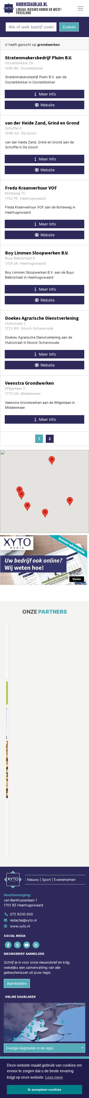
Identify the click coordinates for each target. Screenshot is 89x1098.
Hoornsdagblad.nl (31, 4)
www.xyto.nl (20, 926)
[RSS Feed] (36, 945)
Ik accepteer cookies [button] (44, 1089)
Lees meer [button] (54, 1077)
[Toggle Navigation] (80, 8)
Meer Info (47, 94)
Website (47, 105)
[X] (17, 945)
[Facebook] (8, 945)
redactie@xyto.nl (23, 920)
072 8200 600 (21, 914)
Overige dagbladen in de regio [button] (30, 1048)
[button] (70, 501)
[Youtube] (27, 945)
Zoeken (69, 27)
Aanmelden (17, 983)
